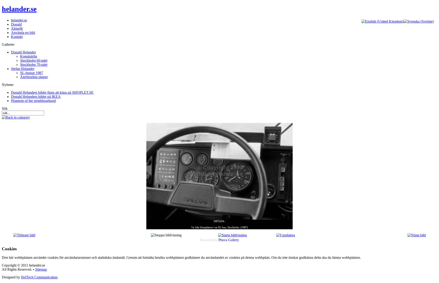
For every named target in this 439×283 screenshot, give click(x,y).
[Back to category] (16, 117)
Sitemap (41, 269)
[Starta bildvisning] (232, 235)
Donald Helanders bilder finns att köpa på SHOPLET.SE (52, 92)
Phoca (222, 240)
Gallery (233, 240)
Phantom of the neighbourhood (33, 101)
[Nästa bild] (416, 235)
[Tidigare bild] (24, 235)
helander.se (19, 9)
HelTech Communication (39, 277)
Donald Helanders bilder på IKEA (36, 97)
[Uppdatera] (285, 235)
